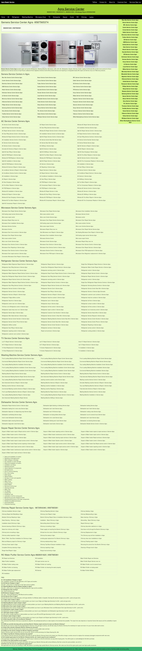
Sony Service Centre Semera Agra (11, 111)
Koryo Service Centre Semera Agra (82, 92)
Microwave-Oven (41, 17)
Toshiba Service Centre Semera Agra (11, 114)
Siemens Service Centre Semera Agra (83, 105)
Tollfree (94, 2)
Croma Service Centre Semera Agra (46, 80)
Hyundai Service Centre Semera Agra (47, 89)
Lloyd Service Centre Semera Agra (46, 95)
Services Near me (135, 2)
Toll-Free (34, 649)
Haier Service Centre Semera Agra (82, 86)
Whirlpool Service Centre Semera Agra (47, 117)
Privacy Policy (28, 649)
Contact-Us (103, 2)
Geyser (65, 17)
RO (78, 17)
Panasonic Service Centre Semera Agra (83, 101)
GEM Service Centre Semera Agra (11, 86)
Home (3, 17)
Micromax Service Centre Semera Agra (12, 98)
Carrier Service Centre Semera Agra (11, 80)
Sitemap (15, 649)
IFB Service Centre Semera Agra (81, 89)
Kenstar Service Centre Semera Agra (47, 92)
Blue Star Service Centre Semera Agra (12, 77)
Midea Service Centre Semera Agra (82, 95)
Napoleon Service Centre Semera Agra (83, 98)
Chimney (84, 17)
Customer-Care (122, 2)
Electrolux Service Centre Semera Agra (12, 83)
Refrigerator (15, 17)
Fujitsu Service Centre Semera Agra (46, 83)
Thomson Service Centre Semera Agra (83, 111)
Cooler (72, 17)
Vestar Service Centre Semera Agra (46, 114)
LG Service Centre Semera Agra (10, 95)
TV (49, 17)
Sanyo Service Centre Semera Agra (82, 108)
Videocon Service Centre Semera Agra (83, 114)
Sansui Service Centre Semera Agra (46, 108)
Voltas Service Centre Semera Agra (11, 117)
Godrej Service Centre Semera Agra (46, 86)
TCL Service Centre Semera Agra (46, 111)
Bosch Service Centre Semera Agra (46, 77)
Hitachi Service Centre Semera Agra (11, 89)
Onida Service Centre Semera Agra (46, 101)
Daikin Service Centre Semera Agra (82, 80)
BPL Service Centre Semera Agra (81, 77)
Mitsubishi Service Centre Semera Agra (47, 98)
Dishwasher (56, 17)
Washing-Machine (27, 17)
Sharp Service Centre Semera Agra (46, 105)
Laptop (91, 17)
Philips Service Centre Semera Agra (11, 105)
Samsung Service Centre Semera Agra (12, 108)
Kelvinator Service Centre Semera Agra (12, 92)
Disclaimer (21, 649)
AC (8, 17)
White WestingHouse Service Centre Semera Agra (86, 117)
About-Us (112, 2)
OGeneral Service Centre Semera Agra (12, 101)
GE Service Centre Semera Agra (81, 83)
